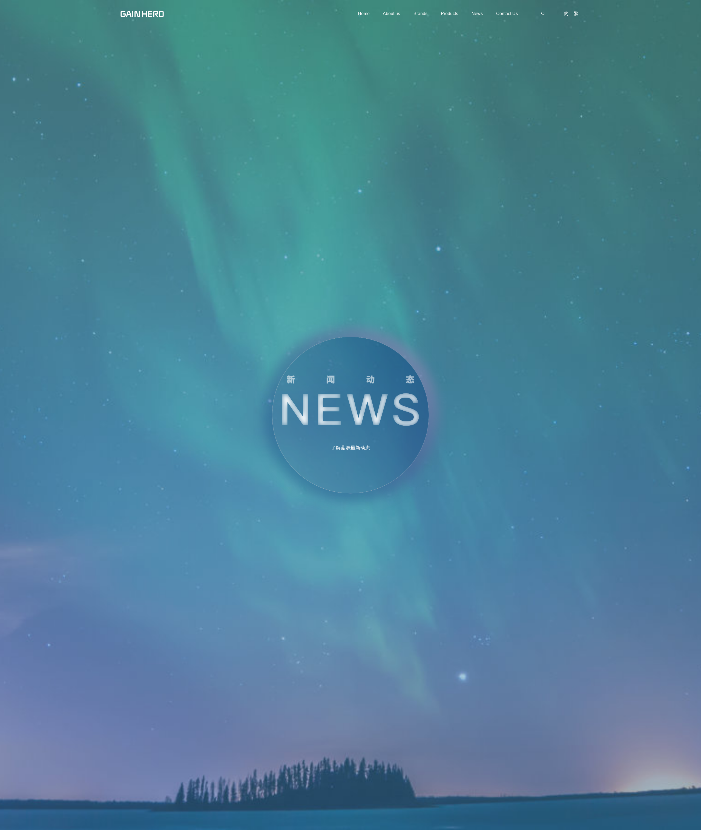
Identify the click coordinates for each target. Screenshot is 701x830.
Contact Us (507, 13)
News (477, 13)
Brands (420, 13)
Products (449, 13)
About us (391, 13)
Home (364, 13)
